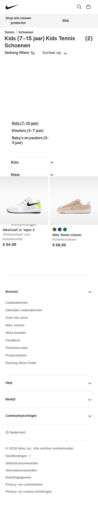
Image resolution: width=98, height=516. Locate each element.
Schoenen (25, 32)
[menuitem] (18, 456)
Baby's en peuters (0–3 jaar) (30, 140)
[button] (33, 162)
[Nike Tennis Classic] (74, 200)
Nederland (17, 432)
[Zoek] (79, 7)
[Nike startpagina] (12, 7)
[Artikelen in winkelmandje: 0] (88, 7)
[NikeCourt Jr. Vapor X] (24, 200)
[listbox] (54, 53)
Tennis (9, 32)
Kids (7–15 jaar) (25, 123)
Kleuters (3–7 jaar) (28, 131)
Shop (65, 20)
